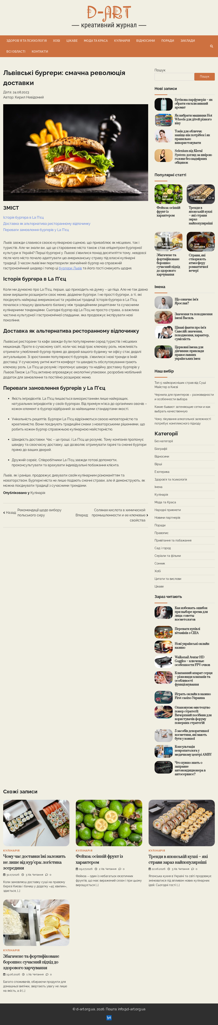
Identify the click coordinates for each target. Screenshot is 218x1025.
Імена (158, 487)
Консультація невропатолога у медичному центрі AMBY (193, 750)
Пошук (160, 70)
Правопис (162, 533)
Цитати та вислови (168, 578)
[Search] (211, 46)
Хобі (56, 40)
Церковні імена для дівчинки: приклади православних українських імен (189, 353)
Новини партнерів (167, 517)
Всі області (15, 51)
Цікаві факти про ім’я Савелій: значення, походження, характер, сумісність (192, 333)
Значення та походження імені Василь (193, 316)
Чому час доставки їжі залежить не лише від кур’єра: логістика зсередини (34, 862)
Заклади (188, 40)
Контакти (40, 51)
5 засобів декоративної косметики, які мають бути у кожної (192, 735)
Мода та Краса (96, 40)
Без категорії (164, 441)
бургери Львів (70, 268)
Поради (167, 40)
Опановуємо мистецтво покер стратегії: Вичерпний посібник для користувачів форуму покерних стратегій (193, 715)
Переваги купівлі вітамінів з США (187, 631)
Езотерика (162, 472)
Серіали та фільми (168, 555)
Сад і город (163, 548)
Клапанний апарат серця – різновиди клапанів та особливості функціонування (193, 679)
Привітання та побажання (173, 540)
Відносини (145, 40)
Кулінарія (122, 40)
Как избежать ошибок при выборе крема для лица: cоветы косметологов (191, 614)
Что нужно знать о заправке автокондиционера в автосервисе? (190, 768)
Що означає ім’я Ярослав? (186, 301)
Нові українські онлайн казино (192, 646)
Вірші (158, 464)
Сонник (160, 563)
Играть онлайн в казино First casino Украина (193, 696)
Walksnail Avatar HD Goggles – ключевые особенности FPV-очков (192, 661)
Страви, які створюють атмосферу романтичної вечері (198, 263)
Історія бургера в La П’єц (23, 217)
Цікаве (71, 40)
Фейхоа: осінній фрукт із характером (168, 212)
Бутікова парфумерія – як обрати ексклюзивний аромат (193, 104)
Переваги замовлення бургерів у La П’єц (36, 230)
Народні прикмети (168, 510)
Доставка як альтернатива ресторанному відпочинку (46, 224)
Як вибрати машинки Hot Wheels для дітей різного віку (193, 119)
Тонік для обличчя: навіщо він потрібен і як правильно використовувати (192, 137)
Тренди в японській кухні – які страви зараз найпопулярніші (201, 215)
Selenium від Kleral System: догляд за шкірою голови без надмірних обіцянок (193, 157)
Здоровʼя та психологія (26, 40)
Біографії (161, 448)
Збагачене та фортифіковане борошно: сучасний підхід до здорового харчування (168, 264)
